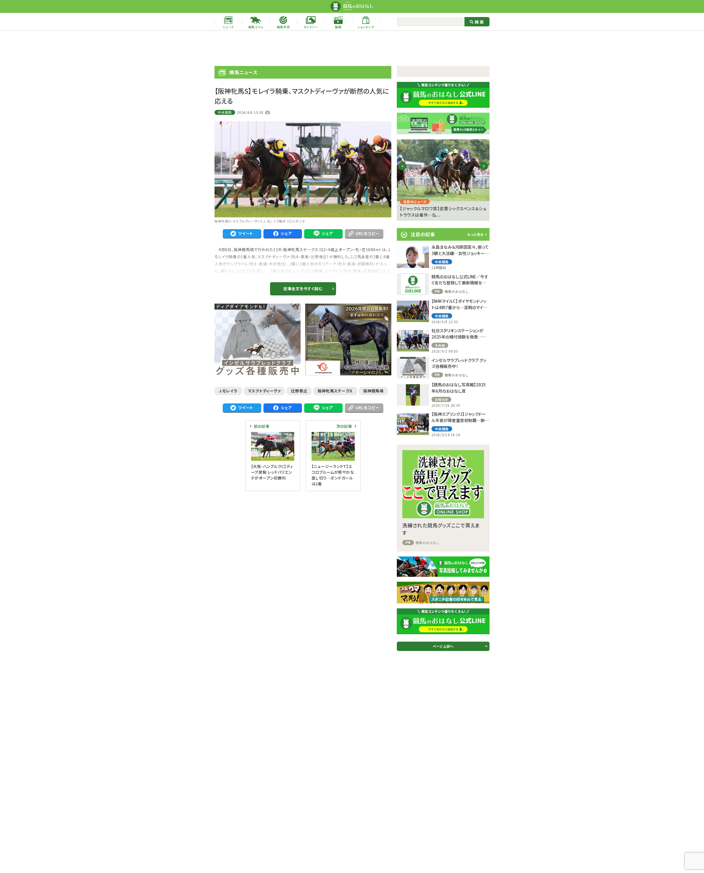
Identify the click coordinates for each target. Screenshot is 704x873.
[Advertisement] (352, 48)
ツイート (245, 233)
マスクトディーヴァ (264, 390)
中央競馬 (225, 112)
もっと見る (475, 234)
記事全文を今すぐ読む (303, 288)
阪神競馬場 (373, 390)
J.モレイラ (228, 390)
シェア (286, 233)
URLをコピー (367, 233)
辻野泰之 (299, 390)
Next (484, 170)
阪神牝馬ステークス (335, 390)
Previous (402, 170)
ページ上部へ (443, 646)
